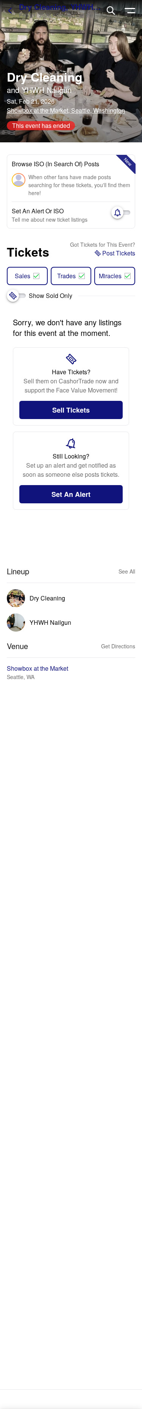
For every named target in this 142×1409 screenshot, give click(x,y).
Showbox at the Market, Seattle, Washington (66, 110)
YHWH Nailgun (47, 89)
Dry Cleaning (45, 76)
